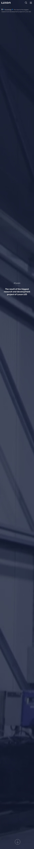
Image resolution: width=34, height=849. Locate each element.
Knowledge (8, 9)
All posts (17, 283)
